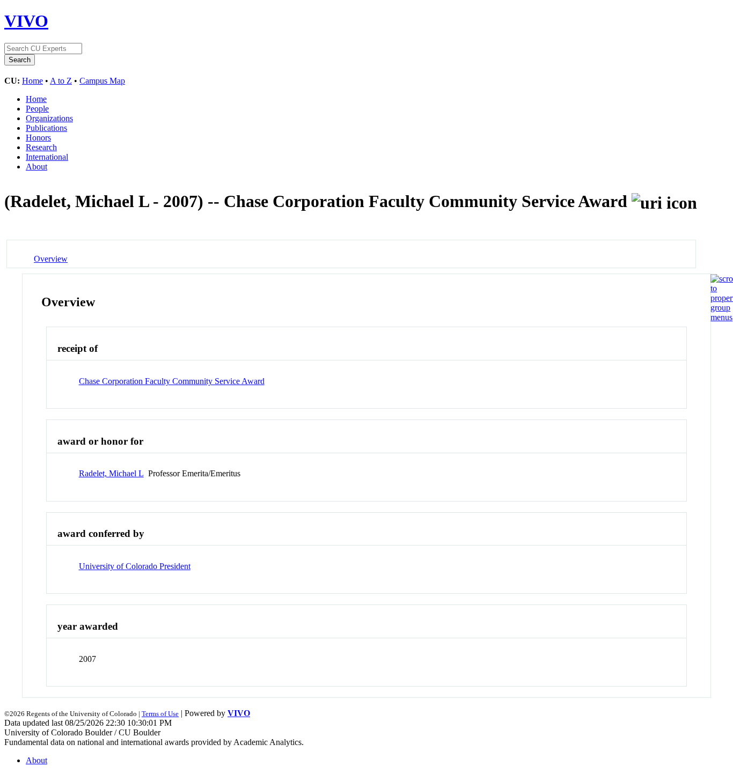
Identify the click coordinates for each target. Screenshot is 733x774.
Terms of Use (160, 714)
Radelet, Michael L (111, 473)
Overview (51, 258)
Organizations (49, 118)
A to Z (61, 80)
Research (41, 147)
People (37, 108)
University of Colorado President (134, 566)
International (47, 156)
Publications (46, 127)
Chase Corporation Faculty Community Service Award (172, 381)
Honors (38, 137)
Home (32, 80)
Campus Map (102, 80)
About (36, 166)
